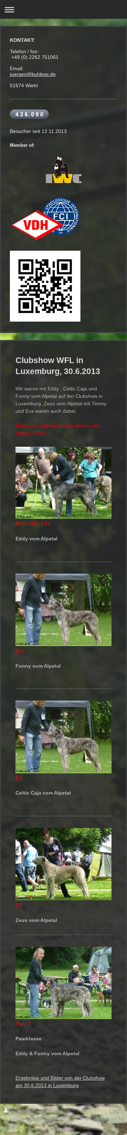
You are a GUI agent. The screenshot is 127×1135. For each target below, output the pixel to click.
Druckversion (28, 1111)
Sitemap (59, 1111)
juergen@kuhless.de (33, 74)
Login (116, 1111)
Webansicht (108, 1119)
